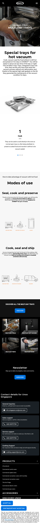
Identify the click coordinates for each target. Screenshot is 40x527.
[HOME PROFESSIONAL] (20, 3)
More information (9, 519)
